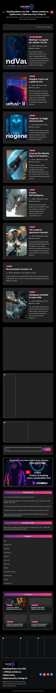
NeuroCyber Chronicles (35, 37)
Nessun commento (35, 48)
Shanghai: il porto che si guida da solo (38, 80)
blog (5, 541)
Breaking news (8, 545)
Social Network (8, 575)
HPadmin (34, 46)
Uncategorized (7, 583)
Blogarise (33, 691)
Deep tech (6, 564)
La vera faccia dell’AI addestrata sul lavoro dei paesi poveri (19, 497)
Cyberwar (6, 556)
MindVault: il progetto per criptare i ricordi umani (38, 42)
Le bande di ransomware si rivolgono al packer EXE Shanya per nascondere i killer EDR (26, 510)
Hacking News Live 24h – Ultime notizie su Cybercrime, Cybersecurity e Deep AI (27, 13)
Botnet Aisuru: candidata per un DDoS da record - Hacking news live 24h (23, 527)
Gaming (6, 568)
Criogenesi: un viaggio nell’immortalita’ (38, 120)
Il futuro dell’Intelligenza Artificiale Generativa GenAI (38, 196)
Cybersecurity (7, 552)
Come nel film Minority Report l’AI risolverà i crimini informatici (39, 156)
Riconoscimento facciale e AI (19, 269)
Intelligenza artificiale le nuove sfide (38, 296)
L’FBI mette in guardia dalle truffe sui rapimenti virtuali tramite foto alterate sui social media (27, 506)
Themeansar (40, 691)
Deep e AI (32, 76)
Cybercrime (7, 548)
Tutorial (6, 579)
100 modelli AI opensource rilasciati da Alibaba (38, 232)
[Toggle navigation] (4, 12)
